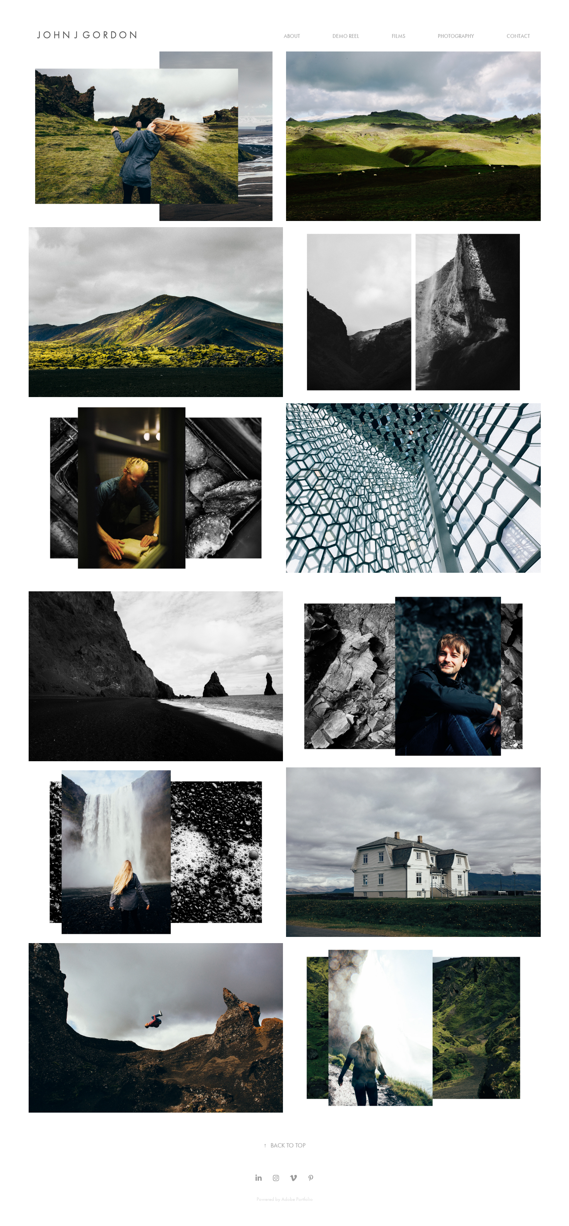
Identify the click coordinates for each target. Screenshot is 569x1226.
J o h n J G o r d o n (87, 35)
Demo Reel (345, 36)
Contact (518, 36)
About (292, 36)
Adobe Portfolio (297, 1199)
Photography (456, 36)
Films (398, 36)
